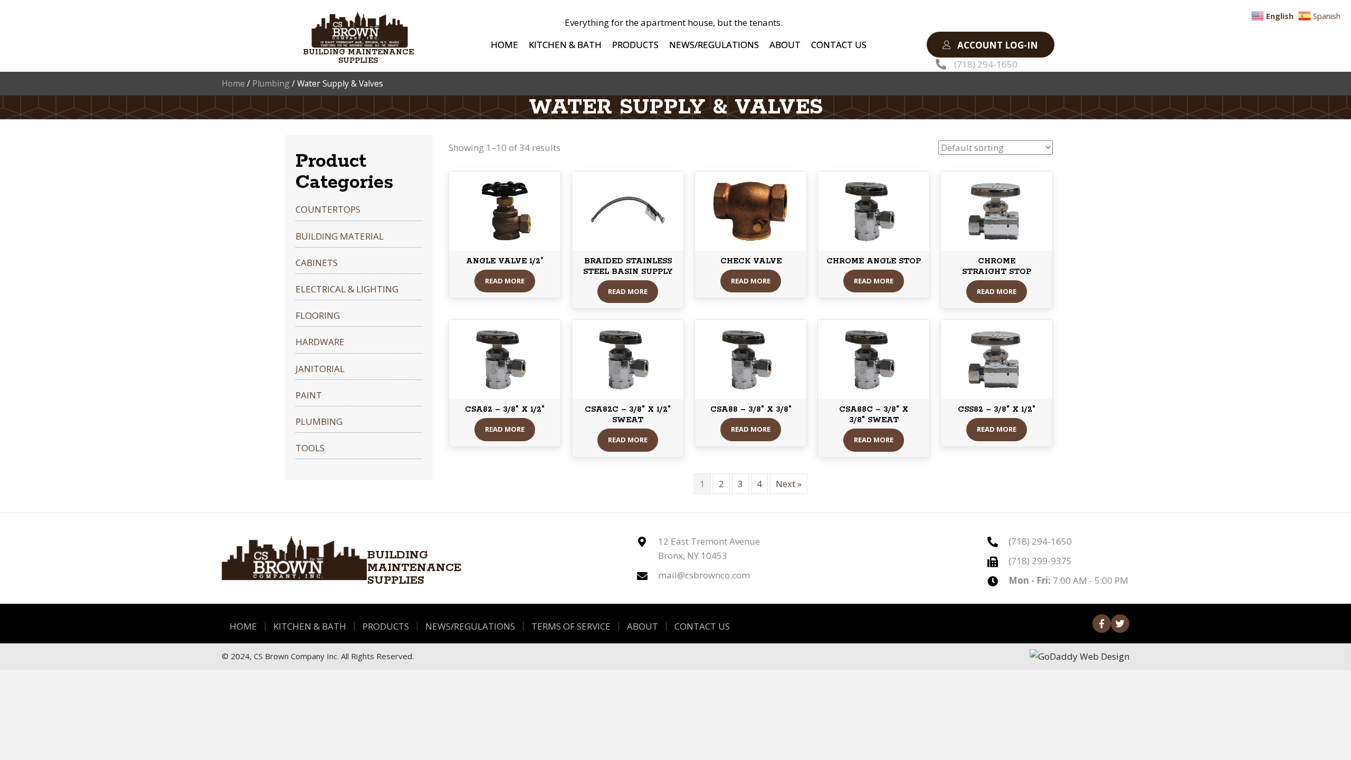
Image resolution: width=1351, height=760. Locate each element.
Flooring (318, 315)
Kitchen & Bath (309, 626)
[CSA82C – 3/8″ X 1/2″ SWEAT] (628, 359)
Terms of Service (571, 626)
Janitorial (320, 369)
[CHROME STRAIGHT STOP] (997, 210)
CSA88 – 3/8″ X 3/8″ (751, 409)
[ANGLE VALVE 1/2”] (505, 210)
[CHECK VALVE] (751, 210)
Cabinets (317, 262)
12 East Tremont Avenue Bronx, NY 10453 (709, 548)
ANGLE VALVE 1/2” (505, 261)
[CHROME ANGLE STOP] (874, 210)
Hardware (320, 342)
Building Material (340, 236)
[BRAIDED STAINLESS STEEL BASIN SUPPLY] (628, 210)
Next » (789, 484)
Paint (309, 395)
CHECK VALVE (751, 261)
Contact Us (702, 626)
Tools (310, 448)
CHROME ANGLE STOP (873, 261)
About (642, 626)
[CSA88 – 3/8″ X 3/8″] (751, 359)
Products (386, 626)
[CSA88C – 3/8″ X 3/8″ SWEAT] (874, 359)
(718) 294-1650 (985, 64)
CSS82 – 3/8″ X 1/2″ (996, 409)
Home (233, 83)
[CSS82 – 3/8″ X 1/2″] (997, 359)
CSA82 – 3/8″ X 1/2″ (505, 409)
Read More (505, 281)
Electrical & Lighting (347, 289)
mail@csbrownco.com (704, 575)
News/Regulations (470, 626)
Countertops (328, 209)
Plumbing (271, 83)
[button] (990, 45)
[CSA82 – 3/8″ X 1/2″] (505, 359)
